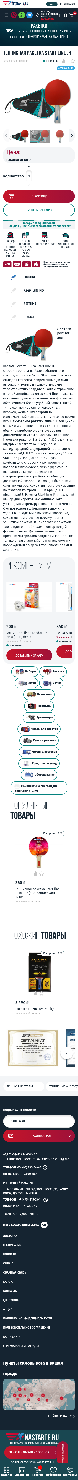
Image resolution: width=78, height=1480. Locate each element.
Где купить (11, 1300)
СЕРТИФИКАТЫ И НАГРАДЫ (21, 1346)
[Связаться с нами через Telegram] (30, 15)
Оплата (8, 1263)
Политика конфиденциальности (27, 1318)
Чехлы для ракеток (44, 729)
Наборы (30, 671)
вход (52, 4)
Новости (9, 1254)
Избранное (53, 1474)
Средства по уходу (44, 763)
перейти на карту (59, 1416)
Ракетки (58, 671)
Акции (7, 1309)
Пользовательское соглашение (26, 1327)
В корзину (39, 196)
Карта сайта (11, 1336)
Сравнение (22, 1474)
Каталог (9, 1281)
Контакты (10, 1291)
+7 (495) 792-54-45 (29, 1167)
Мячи (32, 683)
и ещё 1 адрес (47, 17)
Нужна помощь (62, 1454)
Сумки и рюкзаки (44, 740)
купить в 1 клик (39, 210)
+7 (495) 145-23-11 (30, 1199)
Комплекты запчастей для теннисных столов (35, 788)
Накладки (44, 706)
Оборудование (45, 774)
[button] (72, 135)
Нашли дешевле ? (18, 160)
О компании (12, 1245)
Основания (44, 694)
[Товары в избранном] (65, 15)
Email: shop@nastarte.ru (22, 1214)
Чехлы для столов (44, 752)
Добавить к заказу (29, 655)
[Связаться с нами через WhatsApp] (22, 15)
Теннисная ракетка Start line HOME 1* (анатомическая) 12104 (37, 893)
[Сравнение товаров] (59, 15)
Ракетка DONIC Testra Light (35, 1009)
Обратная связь (14, 1272)
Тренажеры (45, 717)
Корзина (37, 1474)
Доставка (10, 1236)
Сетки (57, 683)
